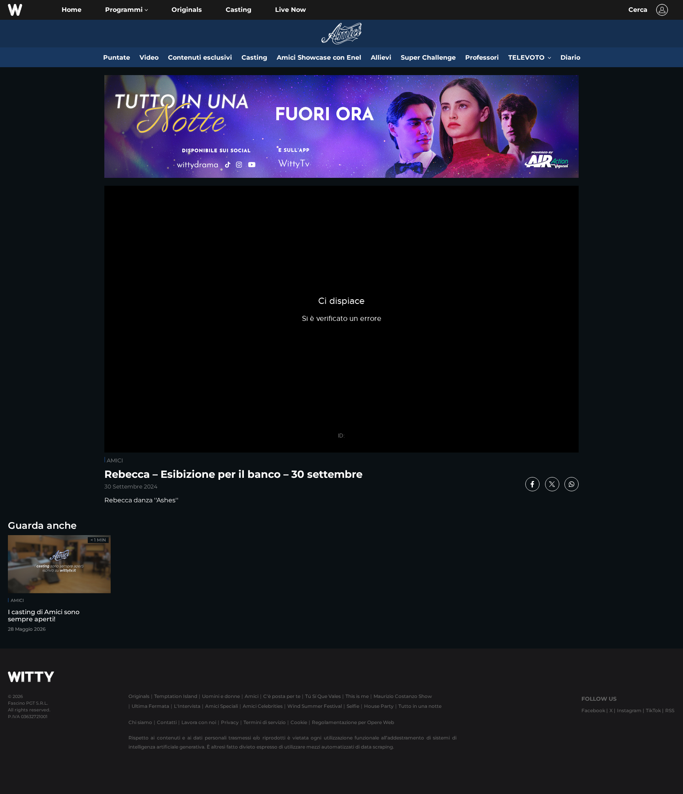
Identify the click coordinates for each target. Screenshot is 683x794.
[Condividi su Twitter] (552, 484)
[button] (126, 10)
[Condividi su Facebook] (532, 484)
